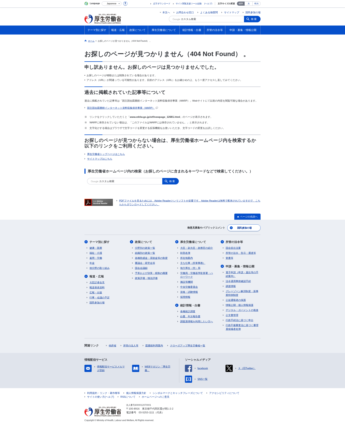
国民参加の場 (253, 12)
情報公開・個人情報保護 (239, 305)
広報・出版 (95, 292)
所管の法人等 (130, 345)
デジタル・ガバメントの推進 (242, 310)
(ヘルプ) (208, 3)
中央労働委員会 (189, 286)
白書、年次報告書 (190, 316)
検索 (254, 19)
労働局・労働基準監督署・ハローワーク (196, 275)
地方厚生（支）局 (190, 268)
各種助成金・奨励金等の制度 (151, 258)
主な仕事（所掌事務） (192, 263)
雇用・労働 (95, 258)
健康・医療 (95, 247)
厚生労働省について (193, 241)
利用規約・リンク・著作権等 (103, 393)
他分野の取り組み (99, 268)
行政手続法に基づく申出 (239, 320)
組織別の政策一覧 (145, 253)
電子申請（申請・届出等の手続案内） (242, 274)
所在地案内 (186, 258)
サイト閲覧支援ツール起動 (189, 3)
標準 (241, 3)
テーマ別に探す (99, 241)
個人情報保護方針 (136, 393)
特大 (256, 3)
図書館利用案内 (154, 345)
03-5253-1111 (146, 412)
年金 (92, 263)
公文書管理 (232, 315)
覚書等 (229, 258)
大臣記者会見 (97, 282)
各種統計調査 (187, 311)
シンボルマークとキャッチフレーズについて (178, 393)
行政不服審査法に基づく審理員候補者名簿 (242, 327)
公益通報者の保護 (236, 300)
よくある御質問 (209, 12)
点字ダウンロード (161, 3)
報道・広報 (96, 276)
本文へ (166, 12)
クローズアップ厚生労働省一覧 (187, 345)
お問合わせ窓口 (185, 12)
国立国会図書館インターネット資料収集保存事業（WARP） (121, 107)
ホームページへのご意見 (155, 396)
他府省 (112, 345)
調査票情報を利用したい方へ (196, 321)
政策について (143, 241)
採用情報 (185, 297)
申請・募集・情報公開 (240, 266)
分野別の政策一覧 (145, 247)
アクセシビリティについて (224, 393)
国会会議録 (141, 268)
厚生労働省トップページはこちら (106, 154)
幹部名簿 (185, 253)
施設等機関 (186, 281)
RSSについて (127, 396)
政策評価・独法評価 (146, 278)
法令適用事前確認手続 (238, 281)
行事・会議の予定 (99, 297)
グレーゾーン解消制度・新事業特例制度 (242, 293)
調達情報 (231, 286)
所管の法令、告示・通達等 (241, 253)
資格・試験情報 (189, 292)
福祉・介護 (95, 253)
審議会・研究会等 (145, 263)
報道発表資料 (97, 287)
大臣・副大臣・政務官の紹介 (196, 247)
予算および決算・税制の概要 (151, 273)
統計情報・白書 (190, 305)
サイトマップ (231, 12)
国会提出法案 (233, 247)
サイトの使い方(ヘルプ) (100, 396)
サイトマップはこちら (99, 158)
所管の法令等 (234, 241)
